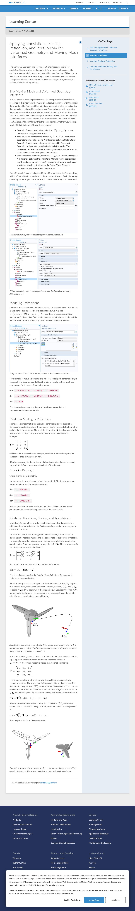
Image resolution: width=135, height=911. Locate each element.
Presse (92, 867)
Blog (99, 8)
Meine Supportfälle (60, 862)
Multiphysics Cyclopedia (100, 843)
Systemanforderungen (23, 833)
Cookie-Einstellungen (73, 900)
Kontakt (92, 3)
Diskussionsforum (97, 829)
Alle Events (18, 867)
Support (80, 3)
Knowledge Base (58, 867)
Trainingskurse (95, 824)
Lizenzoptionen (19, 829)
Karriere (93, 862)
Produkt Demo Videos (61, 824)
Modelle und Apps (59, 820)
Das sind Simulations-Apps (63, 843)
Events (87, 8)
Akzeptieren (94, 900)
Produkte (41, 8)
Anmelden (117, 3)
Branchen (58, 8)
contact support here (48, 783)
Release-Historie (20, 838)
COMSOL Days (19, 862)
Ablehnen (116, 900)
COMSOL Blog (95, 838)
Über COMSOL (95, 858)
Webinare (17, 858)
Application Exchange (99, 833)
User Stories (56, 829)
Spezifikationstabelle (22, 824)
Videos (74, 8)
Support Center (58, 858)
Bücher (54, 838)
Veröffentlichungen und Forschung (66, 833)
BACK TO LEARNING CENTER (21, 31)
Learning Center (117, 8)
